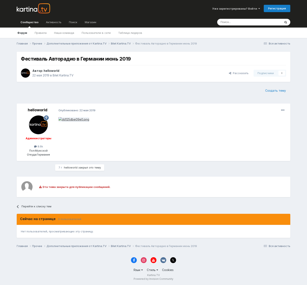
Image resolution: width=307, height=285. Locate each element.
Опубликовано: (76, 110)
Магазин (90, 22)
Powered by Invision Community (153, 278)
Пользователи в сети (96, 32)
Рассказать (240, 73)
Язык (137, 270)
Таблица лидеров (130, 32)
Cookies (168, 270)
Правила (41, 32)
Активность (53, 22)
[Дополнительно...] (283, 110)
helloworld (51, 70)
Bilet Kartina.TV (63, 75)
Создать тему (275, 90)
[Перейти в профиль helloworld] (25, 73)
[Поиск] (285, 22)
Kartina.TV (153, 275)
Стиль (151, 270)
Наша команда (64, 32)
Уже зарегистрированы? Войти (235, 8)
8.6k (40, 146)
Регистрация (277, 8)
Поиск (73, 22)
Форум (22, 32)
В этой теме (268, 22)
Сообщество (29, 22)
